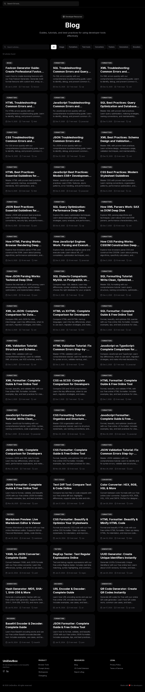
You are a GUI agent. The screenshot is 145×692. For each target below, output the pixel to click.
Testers (112, 47)
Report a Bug (79, 672)
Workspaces (43, 672)
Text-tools (86, 47)
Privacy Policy (115, 665)
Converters (99, 47)
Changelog (43, 676)
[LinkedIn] (7, 671)
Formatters (73, 47)
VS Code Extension (81, 668)
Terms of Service (116, 668)
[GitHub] (4, 671)
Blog (76, 665)
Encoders (136, 47)
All (54, 47)
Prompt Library (44, 668)
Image (61, 47)
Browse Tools (44, 665)
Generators (123, 47)
